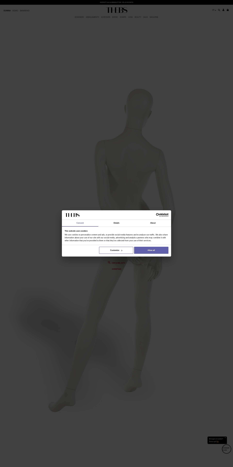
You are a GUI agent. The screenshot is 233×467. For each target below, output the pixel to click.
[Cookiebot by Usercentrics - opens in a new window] (157, 215)
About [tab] (153, 223)
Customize (114, 250)
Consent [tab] (80, 223)
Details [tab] (117, 223)
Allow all (151, 250)
